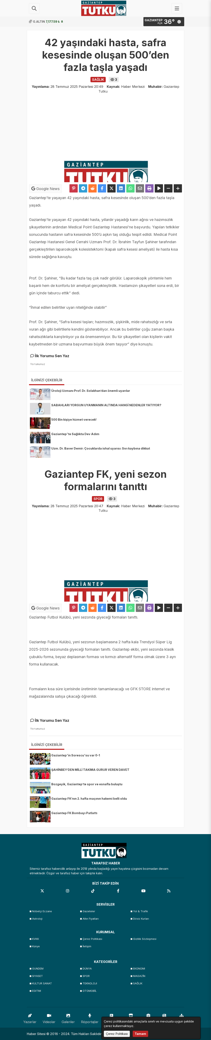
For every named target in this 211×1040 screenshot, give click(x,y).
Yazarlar (29, 1022)
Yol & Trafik (140, 911)
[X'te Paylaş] (111, 188)
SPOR (86, 976)
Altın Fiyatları (91, 918)
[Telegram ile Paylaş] (83, 188)
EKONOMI (139, 968)
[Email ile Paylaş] (140, 188)
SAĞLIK (137, 983)
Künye (36, 946)
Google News (47, 189)
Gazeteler (89, 911)
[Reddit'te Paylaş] (92, 188)
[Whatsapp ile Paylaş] (130, 188)
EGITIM (36, 990)
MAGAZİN (139, 976)
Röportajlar (89, 1022)
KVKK (35, 938)
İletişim (87, 946)
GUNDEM (37, 968)
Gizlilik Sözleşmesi (144, 938)
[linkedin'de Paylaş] (121, 188)
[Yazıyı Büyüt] (178, 188)
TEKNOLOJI (90, 983)
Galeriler (68, 1022)
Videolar (49, 1022)
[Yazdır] (149, 188)
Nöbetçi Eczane (42, 911)
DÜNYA (87, 968)
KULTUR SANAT (42, 983)
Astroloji (37, 918)
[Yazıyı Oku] (159, 188)
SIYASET (37, 976)
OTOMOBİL (90, 990)
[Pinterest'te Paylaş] (73, 188)
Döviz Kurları (141, 918)
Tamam (140, 1033)
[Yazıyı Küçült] (168, 188)
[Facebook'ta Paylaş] (102, 188)
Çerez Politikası (92, 938)
